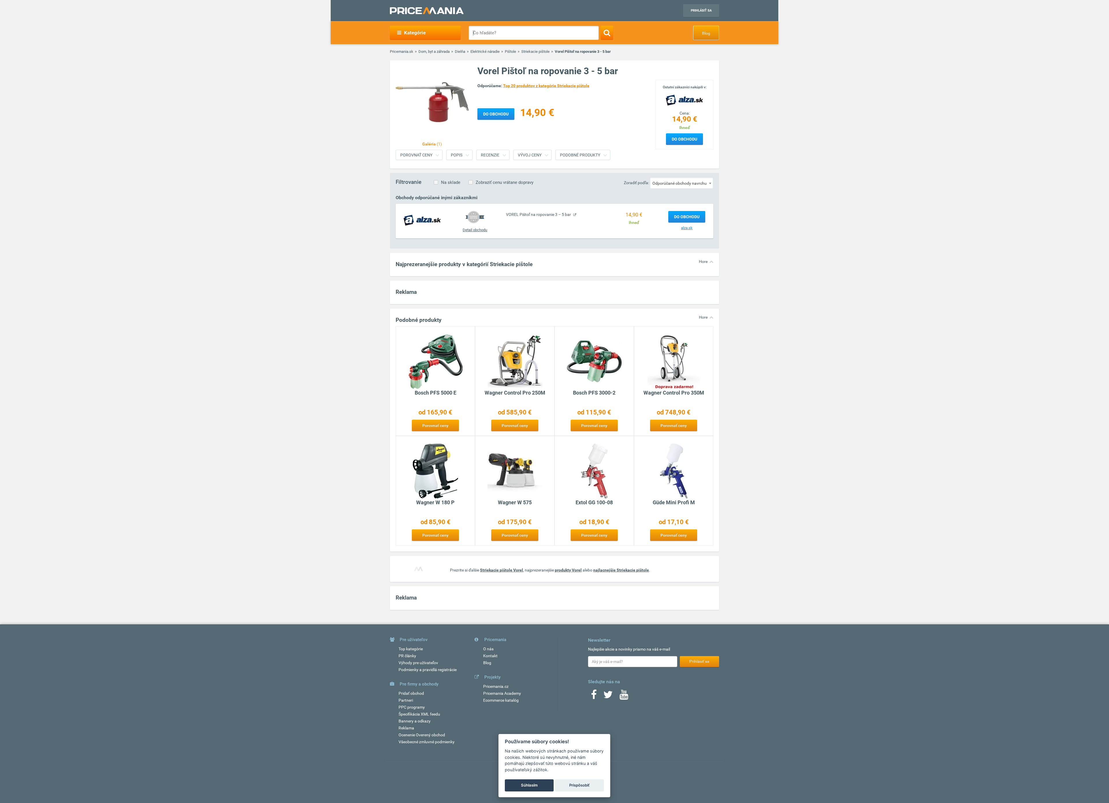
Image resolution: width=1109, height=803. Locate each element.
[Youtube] (624, 696)
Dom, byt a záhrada (434, 51)
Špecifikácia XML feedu (419, 714)
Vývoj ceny (530, 155)
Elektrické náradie (485, 51)
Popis (456, 155)
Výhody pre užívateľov (418, 662)
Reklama (406, 728)
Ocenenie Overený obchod (422, 735)
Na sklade (450, 182)
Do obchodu (684, 139)
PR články (407, 655)
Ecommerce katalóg (501, 700)
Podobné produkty (580, 155)
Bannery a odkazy (415, 721)
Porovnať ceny (416, 155)
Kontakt (490, 655)
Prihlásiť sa (701, 10)
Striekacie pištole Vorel (501, 570)
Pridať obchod (411, 693)
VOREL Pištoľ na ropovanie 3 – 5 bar (539, 214)
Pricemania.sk (401, 51)
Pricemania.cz (496, 686)
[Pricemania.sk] (427, 10)
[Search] (607, 33)
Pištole (510, 51)
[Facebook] (594, 696)
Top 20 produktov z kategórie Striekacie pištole (546, 85)
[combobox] (681, 183)
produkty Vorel (568, 570)
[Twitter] (608, 696)
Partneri (406, 700)
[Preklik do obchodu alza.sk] (422, 220)
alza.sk (687, 228)
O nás (488, 649)
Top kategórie (411, 649)
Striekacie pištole (535, 51)
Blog (706, 33)
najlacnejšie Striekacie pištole (621, 570)
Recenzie (490, 155)
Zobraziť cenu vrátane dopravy (504, 182)
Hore (703, 261)
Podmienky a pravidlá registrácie (428, 669)
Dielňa (460, 51)
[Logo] (684, 99)
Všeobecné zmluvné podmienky (427, 741)
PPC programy (412, 707)
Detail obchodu (475, 230)
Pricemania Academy (502, 693)
